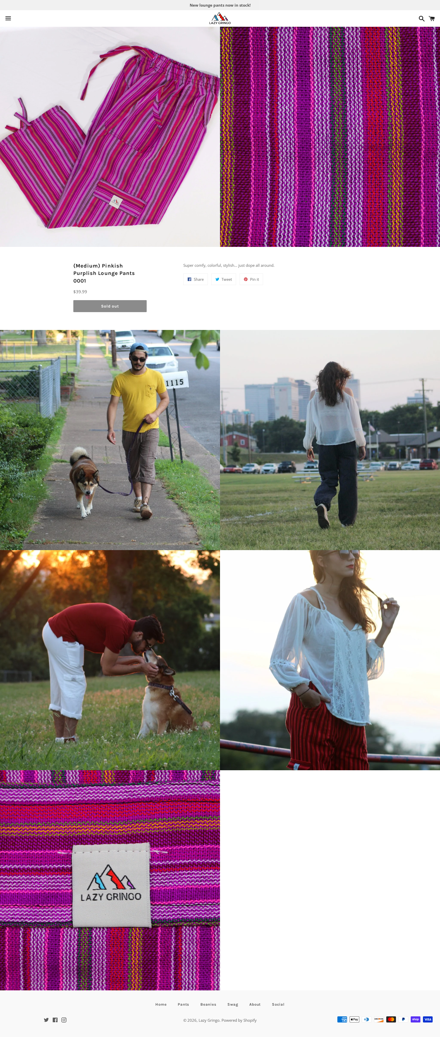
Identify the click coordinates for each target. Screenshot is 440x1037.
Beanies (208, 1004)
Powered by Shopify (239, 1020)
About (255, 1004)
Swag (232, 1004)
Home (161, 1004)
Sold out (110, 306)
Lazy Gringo (209, 1020)
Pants (183, 1004)
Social (278, 1004)
